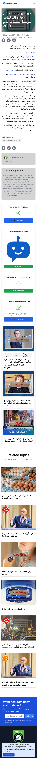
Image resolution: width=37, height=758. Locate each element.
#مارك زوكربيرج (25, 355)
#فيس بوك (7, 355)
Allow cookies (9, 755)
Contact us (18, 220)
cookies (7, 751)
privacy (29, 749)
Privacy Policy (8, 722)
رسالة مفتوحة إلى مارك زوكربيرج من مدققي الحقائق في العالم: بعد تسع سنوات (17, 403)
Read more (8, 161)
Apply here (14, 195)
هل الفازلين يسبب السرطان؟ (13, 609)
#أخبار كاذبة (16, 355)
